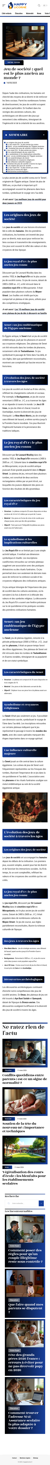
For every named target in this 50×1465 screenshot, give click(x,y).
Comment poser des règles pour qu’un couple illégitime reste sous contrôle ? (25, 1256)
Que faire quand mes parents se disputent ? (25, 1308)
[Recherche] (39, 5)
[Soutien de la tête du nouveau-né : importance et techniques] (25, 1101)
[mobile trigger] (4, 5)
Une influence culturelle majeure (19, 162)
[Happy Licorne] (17, 5)
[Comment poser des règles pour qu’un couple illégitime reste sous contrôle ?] (25, 1229)
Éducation (8, 1070)
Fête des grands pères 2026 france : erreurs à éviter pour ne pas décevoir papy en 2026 (25, 1362)
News (7, 1167)
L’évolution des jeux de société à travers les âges (25, 148)
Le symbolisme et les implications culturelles (24, 154)
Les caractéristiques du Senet (18, 158)
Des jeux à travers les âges (17, 170)
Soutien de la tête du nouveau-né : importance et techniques (23, 1127)
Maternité (8, 1119)
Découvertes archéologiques (18, 171)
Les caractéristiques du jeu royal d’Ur (21, 152)
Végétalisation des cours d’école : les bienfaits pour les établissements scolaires (24, 1178)
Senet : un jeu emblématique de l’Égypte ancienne (26, 146)
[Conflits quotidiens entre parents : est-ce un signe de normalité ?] (25, 1053)
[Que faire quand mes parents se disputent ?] (25, 1283)
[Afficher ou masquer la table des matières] (36, 135)
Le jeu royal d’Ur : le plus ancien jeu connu (23, 144)
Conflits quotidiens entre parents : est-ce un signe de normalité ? (24, 1079)
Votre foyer (14, 62)
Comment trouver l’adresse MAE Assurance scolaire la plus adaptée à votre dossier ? (24, 1420)
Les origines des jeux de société (17, 143)
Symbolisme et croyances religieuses (21, 160)
